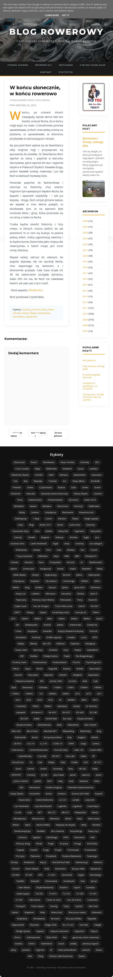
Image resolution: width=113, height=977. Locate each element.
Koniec (49, 793)
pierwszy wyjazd (90, 943)
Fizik (40, 762)
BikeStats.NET (50, 731)
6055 (95, 699)
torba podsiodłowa (67, 949)
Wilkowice (43, 556)
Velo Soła (93, 906)
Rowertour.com (86, 512)
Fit (31, 762)
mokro (32, 943)
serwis (85, 487)
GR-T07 (97, 762)
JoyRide (37, 781)
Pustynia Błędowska (71, 856)
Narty (83, 824)
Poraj (79, 599)
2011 (85, 307)
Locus (84, 637)
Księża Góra (24, 799)
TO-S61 (93, 893)
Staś (25, 481)
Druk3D (47, 624)
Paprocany (21, 599)
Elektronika (51, 468)
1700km (15, 693)
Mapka (21, 643)
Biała (59, 724)
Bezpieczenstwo (85, 718)
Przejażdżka (55, 562)
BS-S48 (93, 712)
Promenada (73, 849)
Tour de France (74, 899)
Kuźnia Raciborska (44, 799)
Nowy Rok (63, 531)
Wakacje (59, 537)
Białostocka (73, 724)
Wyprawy (48, 674)
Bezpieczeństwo (24, 724)
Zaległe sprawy (23, 931)
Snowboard (68, 881)
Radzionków (44, 313)
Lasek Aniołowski (38, 543)
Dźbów (60, 624)
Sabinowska (94, 574)
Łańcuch (86, 949)
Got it (65, 15)
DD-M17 (56, 756)
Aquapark (20, 712)
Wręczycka (33, 674)
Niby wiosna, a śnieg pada (93, 367)
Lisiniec (48, 518)
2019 (85, 261)
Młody (99, 568)
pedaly (73, 943)
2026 (85, 221)
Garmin (30, 768)
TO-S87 (19, 899)
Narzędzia (66, 593)
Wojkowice (22, 918)
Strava (60, 524)
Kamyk (60, 568)
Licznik (18, 812)
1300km (84, 687)
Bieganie (45, 537)
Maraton (62, 518)
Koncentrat (35, 793)
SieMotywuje (21, 518)
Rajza (27, 668)
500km (61, 618)
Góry (70, 768)
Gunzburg (57, 768)
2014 (85, 290)
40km (49, 618)
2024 (85, 232)
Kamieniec (95, 587)
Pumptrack (51, 856)
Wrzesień (55, 918)
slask (84, 681)
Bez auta (67, 718)
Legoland (77, 806)
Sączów (18, 674)
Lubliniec (36, 593)
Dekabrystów (31, 624)
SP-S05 (29, 874)
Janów (73, 774)
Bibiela (16, 587)
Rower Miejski (31, 868)
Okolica (80, 593)
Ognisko (36, 837)
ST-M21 (52, 874)
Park (92, 837)
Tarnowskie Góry (20, 531)
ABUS (97, 581)
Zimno (17, 937)
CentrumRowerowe (38, 749)
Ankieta (36, 549)
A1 (82, 562)
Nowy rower (21, 649)
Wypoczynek (18, 924)
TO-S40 (79, 893)
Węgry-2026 (50, 924)
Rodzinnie (15, 493)
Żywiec (82, 956)
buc (64, 937)
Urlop (66, 543)
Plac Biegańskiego (84, 656)
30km (84, 699)
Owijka (77, 649)
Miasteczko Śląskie (20, 474)
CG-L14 (30, 743)
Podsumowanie (55, 499)
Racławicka (29, 862)
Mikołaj (33, 643)
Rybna (79, 574)
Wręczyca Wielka (73, 918)
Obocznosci (62, 506)
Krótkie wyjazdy (53, 637)
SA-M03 (15, 874)
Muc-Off (46, 643)
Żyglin (86, 537)
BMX (77, 556)
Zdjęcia (93, 931)
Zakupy (29, 612)
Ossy (65, 649)
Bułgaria (81, 737)
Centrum (98, 493)
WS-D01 (94, 606)
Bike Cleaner (91, 724)
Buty (70, 737)
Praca (20, 499)
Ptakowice (35, 856)
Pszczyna (20, 856)
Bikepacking (68, 731)
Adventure (62, 706)
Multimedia (94, 506)
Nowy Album (79, 481)
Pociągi (77, 843)
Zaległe (97, 924)
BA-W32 (52, 712)
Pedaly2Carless (51, 656)
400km (37, 618)
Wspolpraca (18, 581)
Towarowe (92, 899)
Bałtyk (37, 718)
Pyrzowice (73, 499)
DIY (17, 624)
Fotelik (75, 762)
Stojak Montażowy (44, 887)
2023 (85, 238)
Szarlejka (90, 887)
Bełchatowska (44, 724)
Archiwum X (37, 712)
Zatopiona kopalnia (24, 681)
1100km (57, 687)
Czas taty (42, 756)
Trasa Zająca (37, 906)
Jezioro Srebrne (21, 781)
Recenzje (78, 506)
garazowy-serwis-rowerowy (86, 937)
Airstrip (76, 706)
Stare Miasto (24, 887)
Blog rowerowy (56, 32)
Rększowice (94, 668)
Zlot (42, 681)
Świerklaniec (19, 316)
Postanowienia (39, 662)
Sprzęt (94, 881)
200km (66, 693)
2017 (85, 273)
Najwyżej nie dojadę (65, 824)
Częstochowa (45, 487)
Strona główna (18, 65)
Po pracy (64, 843)
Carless (95, 743)
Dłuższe (52, 587)
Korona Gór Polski (80, 793)
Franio (18, 631)
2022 (85, 244)
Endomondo (75, 624)
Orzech (94, 549)
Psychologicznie (93, 662)
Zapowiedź (93, 674)
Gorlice (43, 768)
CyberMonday (25, 756)
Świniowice (27, 687)
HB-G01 (82, 768)
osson (61, 943)
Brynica (61, 487)
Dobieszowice (35, 499)
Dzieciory (90, 524)
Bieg (27, 587)
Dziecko (14, 562)
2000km (52, 693)
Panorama (79, 837)
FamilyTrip (92, 624)
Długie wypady (91, 518)
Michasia (64, 474)
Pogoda (20, 849)
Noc (82, 549)
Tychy (66, 906)
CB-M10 (17, 743)
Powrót (33, 849)
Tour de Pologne (41, 606)
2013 (85, 296)
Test (15, 481)
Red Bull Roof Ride (61, 862)
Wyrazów (34, 924)
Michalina (47, 506)
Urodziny (79, 543)
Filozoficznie (18, 762)
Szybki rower (21, 606)
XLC (65, 481)
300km (25, 618)
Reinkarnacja (82, 862)
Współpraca (50, 512)
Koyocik (98, 793)
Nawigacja (90, 643)
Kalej (60, 781)
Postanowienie (60, 662)
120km (70, 687)
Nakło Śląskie (19, 574)
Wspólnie (35, 581)
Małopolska (80, 812)
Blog (99, 731)
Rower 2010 (90, 499)
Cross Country (22, 468)
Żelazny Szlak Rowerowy (61, 956)
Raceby (14, 862)
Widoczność (56, 912)
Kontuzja (36, 637)
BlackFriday (85, 731)
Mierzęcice (50, 593)
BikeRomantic (95, 562)
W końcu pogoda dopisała (91, 376)
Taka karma (34, 899)
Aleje (56, 556)
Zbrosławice (51, 581)
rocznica (72, 681)
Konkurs (62, 793)
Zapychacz (79, 931)
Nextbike (41, 831)
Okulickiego (52, 837)
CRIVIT (71, 743)
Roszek (16, 868)
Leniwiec (35, 512)
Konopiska (21, 637)
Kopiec (73, 568)
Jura (97, 537)
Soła (82, 881)
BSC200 (24, 718)
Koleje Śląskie (17, 793)
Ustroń (81, 606)
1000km (84, 581)
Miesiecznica (38, 818)
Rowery (66, 668)
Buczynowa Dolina (52, 737)
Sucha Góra (74, 524)
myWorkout (46, 943)
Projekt (58, 849)
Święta (75, 518)
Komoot (93, 631)
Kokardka (47, 631)
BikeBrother (36, 290)
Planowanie (65, 599)
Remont (66, 574)
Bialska (49, 531)
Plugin (51, 843)
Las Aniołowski (22, 806)
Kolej (20, 524)
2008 (85, 325)
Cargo (83, 743)
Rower (34, 462)
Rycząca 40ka (78, 868)
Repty (37, 468)
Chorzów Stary (61, 749)
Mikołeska (54, 818)
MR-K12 (65, 812)
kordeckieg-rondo (60, 612)
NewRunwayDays (22, 831)
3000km (71, 699)
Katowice (84, 781)
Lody (29, 812)
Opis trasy (38, 649)
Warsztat (30, 493)
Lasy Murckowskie (43, 806)
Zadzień (63, 674)
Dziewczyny (28, 568)
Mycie (27, 824)
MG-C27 (52, 812)
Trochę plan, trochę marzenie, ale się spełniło (93, 397)
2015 (85, 284)
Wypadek (92, 918)
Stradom (64, 887)
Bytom (14, 568)
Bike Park (16, 731)
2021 (85, 249)
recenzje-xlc (80, 612)
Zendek (31, 537)
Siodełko (20, 881)
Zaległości (77, 674)
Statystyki (66, 72)
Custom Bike (95, 749)
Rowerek (93, 599)
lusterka (18, 943)
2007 (85, 331)
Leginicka (62, 806)
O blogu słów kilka (92, 65)
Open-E (93, 593)
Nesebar (96, 824)
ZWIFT (17, 612)
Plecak (39, 843)
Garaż (18, 768)
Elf (93, 756)
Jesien (98, 774)
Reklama (98, 862)
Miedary (71, 549)
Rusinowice (60, 868)
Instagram (66, 65)
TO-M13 (52, 893)
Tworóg (53, 906)
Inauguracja (45, 568)
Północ (16, 668)
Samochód (67, 874)
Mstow (16, 824)
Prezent (76, 662)
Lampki (75, 799)
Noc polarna (89, 360)
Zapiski (43, 612)
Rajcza (43, 862)
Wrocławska (39, 918)
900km (48, 706)
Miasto (95, 812)
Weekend (67, 468)
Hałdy (95, 768)
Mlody (22, 512)
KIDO (49, 781)
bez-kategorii (96, 543)
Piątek (67, 656)
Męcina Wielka (43, 824)
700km (35, 706)
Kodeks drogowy (54, 787)
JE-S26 (44, 774)
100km (95, 612)
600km (74, 618)
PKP (22, 656)
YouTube (84, 924)
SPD (40, 874)
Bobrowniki (20, 737)
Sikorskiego (95, 874)
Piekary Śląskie (29, 313)
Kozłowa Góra (39, 309)
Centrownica (17, 749)
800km (87, 618)
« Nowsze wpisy (16, 434)
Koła (59, 549)
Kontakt (45, 72)
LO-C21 (62, 799)
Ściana (99, 949)
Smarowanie (51, 881)
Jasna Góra (79, 587)
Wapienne (29, 912)
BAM (67, 556)
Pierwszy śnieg (23, 843)
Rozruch (70, 562)
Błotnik (95, 737)
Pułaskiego (92, 856)
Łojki (95, 681)
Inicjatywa (32, 631)
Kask (71, 781)
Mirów (68, 818)
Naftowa (60, 643)
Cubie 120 (78, 749)
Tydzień (78, 906)
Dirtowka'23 (91, 556)
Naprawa (75, 643)
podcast (26, 949)
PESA (66, 837)
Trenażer (52, 481)
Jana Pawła (58, 774)
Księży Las (20, 593)
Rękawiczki (96, 868)
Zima (37, 531)
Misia (79, 818)
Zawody (18, 537)
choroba (73, 537)
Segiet (81, 874)
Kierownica (35, 787)
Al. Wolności (91, 706)
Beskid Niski (51, 718)
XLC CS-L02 (68, 924)
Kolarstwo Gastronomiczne (80, 787)
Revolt (39, 668)
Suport (77, 887)
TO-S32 (66, 893)
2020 (85, 255)
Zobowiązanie (33, 937)
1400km (98, 687)
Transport (20, 906)
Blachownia (67, 512)
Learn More (52, 15)
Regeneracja (51, 574)
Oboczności (19, 462)
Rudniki (80, 668)
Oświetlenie (92, 649)
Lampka (71, 637)
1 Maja (36, 518)
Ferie (48, 549)
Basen (99, 618)
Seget (55, 543)
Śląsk (13, 687)
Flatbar (51, 762)
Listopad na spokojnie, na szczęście (90, 386)
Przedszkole (90, 849)
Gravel (97, 487)
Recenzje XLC (43, 65)
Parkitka (33, 656)
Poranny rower (19, 662)
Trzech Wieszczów (63, 606)
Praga (46, 849)
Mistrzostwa (93, 818)
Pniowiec (17, 487)
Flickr (63, 762)
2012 (85, 302)
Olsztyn (35, 574)
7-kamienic (21, 706)
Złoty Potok (51, 937)
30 (60, 699)
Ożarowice (96, 474)
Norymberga (76, 831)
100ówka (43, 687)
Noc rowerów (57, 831)
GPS (97, 462)
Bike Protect (32, 731)
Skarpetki (35, 881)
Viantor (15, 912)
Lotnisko (94, 468)
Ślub (30, 956)
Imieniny (31, 774)
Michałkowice (20, 818)
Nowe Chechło (67, 462)
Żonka (30, 487)
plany (13, 949)
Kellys (96, 781)
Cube (73, 487)
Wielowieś (96, 912)
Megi (31, 524)
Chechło (39, 474)
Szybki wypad (22, 893)
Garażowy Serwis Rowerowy (54, 493)
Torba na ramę (53, 899)
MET (40, 812)
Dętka (83, 756)
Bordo (35, 737)
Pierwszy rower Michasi (43, 599)
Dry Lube (70, 756)
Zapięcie (40, 931)
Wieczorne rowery (77, 912)
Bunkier (39, 587)
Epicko (65, 587)
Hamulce (29, 562)
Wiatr (42, 912)
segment (40, 949)
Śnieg (40, 956)
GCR (86, 762)
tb (51, 949)
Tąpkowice (79, 531)
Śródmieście (21, 549)
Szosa (80, 468)
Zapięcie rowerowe (59, 931)
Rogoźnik (53, 668)
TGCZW (39, 893)
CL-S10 (43, 743)
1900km (29, 693)
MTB (95, 637)
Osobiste (53, 649)
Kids (21, 787)
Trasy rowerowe (24, 556)
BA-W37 (66, 712)
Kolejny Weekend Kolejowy (71, 631)
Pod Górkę (92, 843)
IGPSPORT (16, 774)
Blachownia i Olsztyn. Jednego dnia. (93, 142)
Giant (51, 474)
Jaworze (86, 774)
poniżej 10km (56, 681)
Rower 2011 (45, 524)
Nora (41, 562)
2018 (85, 267)
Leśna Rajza (93, 806)
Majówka (86, 568)
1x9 (41, 693)
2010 (85, 313)
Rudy (47, 868)
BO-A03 (80, 712)
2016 (85, 278)
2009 (85, 319)
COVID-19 (57, 743)
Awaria (33, 506)
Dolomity (26, 309)
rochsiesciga (68, 581)
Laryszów (89, 799)
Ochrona (22, 837)
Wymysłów (31, 316)
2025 (85, 226)
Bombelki (95, 481)
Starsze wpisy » (38, 434)
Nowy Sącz (93, 831)
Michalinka (19, 506)
